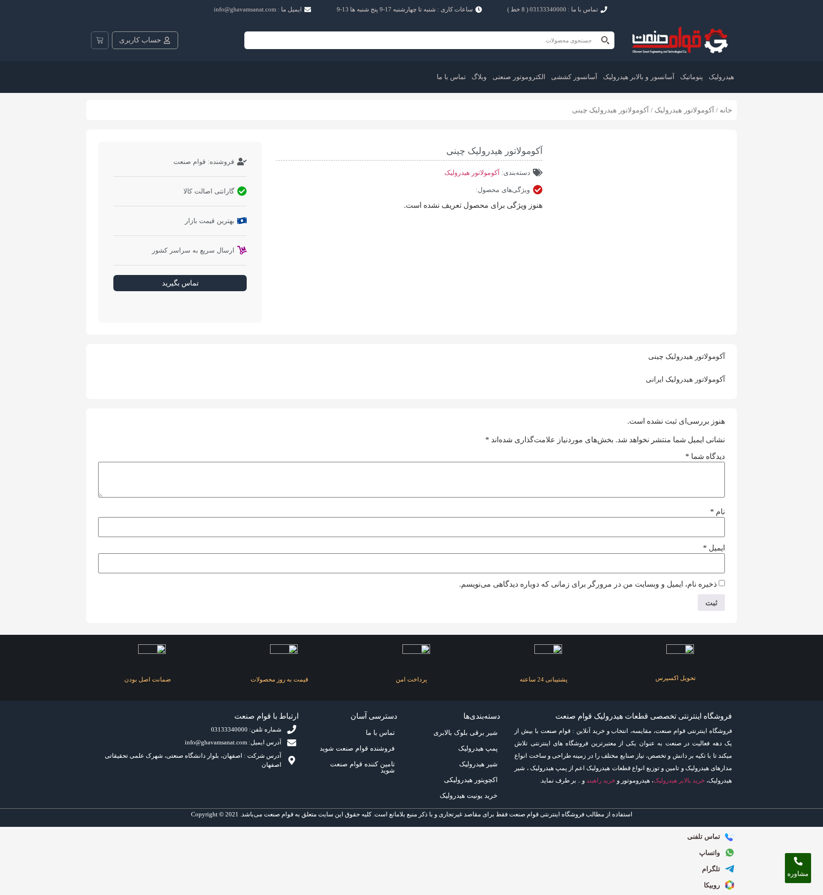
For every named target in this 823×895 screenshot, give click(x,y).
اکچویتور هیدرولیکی (471, 779)
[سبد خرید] (100, 40)
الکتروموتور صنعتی (518, 77)
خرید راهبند (600, 780)
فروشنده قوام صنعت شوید (357, 748)
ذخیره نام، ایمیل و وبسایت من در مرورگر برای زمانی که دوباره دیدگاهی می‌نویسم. (588, 584)
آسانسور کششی (574, 77)
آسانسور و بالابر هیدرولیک (638, 77)
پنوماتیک (691, 77)
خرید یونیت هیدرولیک (469, 795)
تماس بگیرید (180, 283)
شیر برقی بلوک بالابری (465, 732)
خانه (726, 110)
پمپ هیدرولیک (478, 748)
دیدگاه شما (705, 456)
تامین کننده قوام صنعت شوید (362, 767)
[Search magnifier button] (605, 40)
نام (717, 512)
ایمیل (714, 548)
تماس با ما (451, 77)
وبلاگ (479, 77)
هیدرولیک (721, 77)
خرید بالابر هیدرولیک (679, 780)
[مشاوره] (798, 861)
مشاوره (798, 873)
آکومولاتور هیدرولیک (684, 110)
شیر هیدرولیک (478, 764)
